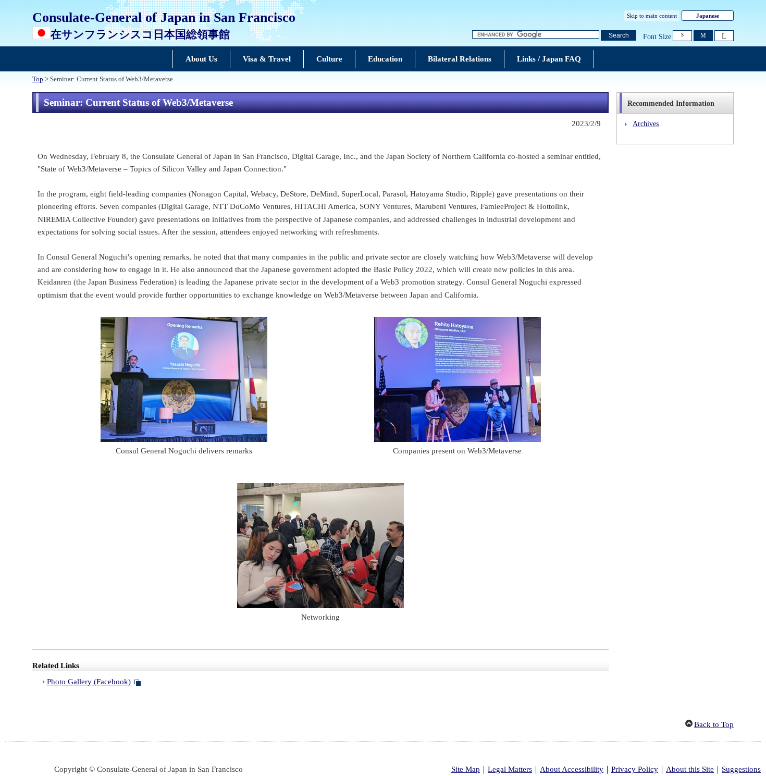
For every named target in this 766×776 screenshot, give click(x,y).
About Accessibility (571, 769)
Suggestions (741, 769)
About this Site (690, 769)
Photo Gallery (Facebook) (89, 682)
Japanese (707, 16)
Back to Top (714, 724)
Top (37, 79)
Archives (646, 123)
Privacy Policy (634, 769)
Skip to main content (652, 16)
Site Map (465, 769)
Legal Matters (510, 769)
